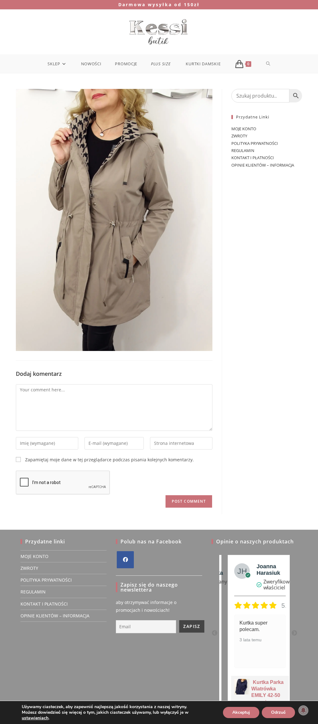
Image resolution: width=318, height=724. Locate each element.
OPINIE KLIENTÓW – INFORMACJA (262, 165)
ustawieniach (35, 718)
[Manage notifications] (303, 710)
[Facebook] (125, 559)
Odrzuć (278, 712)
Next (294, 633)
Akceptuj (241, 712)
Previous (214, 633)
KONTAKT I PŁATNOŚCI (252, 157)
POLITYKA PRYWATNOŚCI (254, 143)
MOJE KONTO (243, 128)
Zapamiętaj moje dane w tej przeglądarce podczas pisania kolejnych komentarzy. (109, 460)
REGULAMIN (242, 150)
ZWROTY (239, 136)
